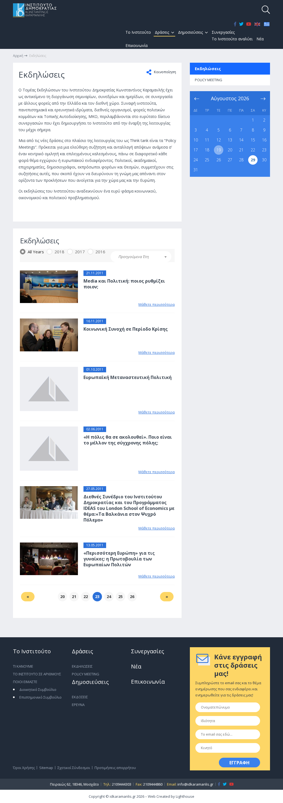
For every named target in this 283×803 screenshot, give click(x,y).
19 (218, 149)
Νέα (260, 38)
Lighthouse (185, 796)
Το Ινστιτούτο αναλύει (232, 38)
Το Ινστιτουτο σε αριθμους (37, 674)
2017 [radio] (80, 251)
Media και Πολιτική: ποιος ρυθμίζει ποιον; (124, 284)
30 (264, 159)
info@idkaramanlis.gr (195, 784)
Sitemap (46, 767)
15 (253, 140)
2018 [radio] (59, 251)
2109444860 (153, 784)
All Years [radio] (36, 251)
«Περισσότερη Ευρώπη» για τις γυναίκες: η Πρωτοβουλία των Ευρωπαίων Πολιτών (119, 559)
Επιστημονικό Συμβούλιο (40, 697)
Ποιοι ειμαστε (25, 681)
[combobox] (141, 256)
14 (241, 140)
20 (230, 149)
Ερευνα (78, 704)
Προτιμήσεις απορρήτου (115, 767)
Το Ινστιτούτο (138, 32)
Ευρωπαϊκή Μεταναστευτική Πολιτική (127, 377)
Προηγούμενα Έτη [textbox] (133, 256)
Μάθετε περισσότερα (156, 304)
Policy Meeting (85, 674)
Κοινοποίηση (164, 71)
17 (195, 149)
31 (195, 169)
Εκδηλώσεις (208, 68)
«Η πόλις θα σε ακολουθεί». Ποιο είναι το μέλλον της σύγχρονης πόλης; (127, 440)
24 (195, 159)
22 (253, 149)
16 (264, 140)
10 (195, 140)
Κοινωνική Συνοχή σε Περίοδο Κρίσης (125, 329)
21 (241, 149)
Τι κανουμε (23, 666)
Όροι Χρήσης (24, 767)
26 (218, 159)
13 (230, 140)
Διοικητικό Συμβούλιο (37, 689)
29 (253, 159)
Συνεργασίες (223, 32)
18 (207, 149)
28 (241, 159)
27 (230, 159)
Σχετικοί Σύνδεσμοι (73, 767)
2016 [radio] (100, 251)
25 (207, 159)
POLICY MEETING (208, 79)
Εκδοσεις (80, 696)
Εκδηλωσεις (82, 666)
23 (264, 149)
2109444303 (121, 784)
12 (218, 140)
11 (207, 140)
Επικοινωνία (136, 45)
